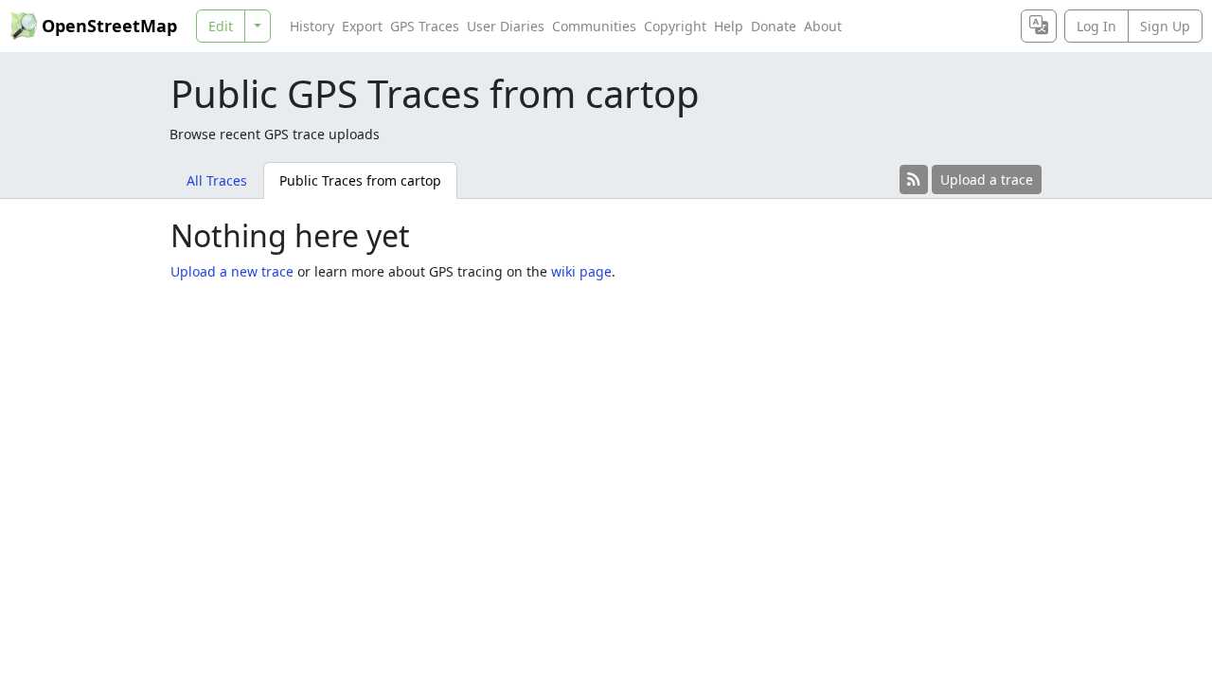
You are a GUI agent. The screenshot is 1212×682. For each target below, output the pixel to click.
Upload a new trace (232, 271)
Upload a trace (986, 179)
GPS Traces (424, 26)
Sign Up (1165, 26)
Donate (773, 26)
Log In (1096, 26)
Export (362, 26)
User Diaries (505, 26)
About (823, 26)
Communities (594, 26)
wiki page (581, 271)
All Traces (217, 180)
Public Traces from (360, 180)
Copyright (675, 26)
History (312, 26)
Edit (220, 26)
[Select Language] (1039, 26)
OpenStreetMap (109, 25)
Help (728, 26)
